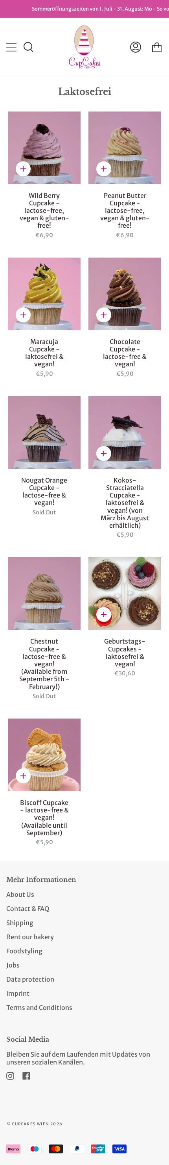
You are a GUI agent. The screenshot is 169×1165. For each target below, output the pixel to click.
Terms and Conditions (39, 1007)
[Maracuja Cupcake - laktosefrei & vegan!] (44, 294)
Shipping (19, 923)
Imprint (17, 993)
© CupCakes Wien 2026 (34, 1124)
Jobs (13, 965)
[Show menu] (12, 47)
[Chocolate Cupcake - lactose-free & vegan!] (124, 294)
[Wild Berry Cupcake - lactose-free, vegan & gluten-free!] (44, 148)
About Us (20, 894)
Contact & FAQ (27, 909)
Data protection (30, 979)
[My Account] (135, 47)
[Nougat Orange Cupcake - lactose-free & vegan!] (44, 432)
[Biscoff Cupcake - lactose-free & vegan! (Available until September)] (44, 755)
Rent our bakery (30, 937)
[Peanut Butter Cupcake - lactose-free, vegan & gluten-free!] (124, 148)
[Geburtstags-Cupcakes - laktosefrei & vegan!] (124, 593)
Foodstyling (24, 951)
